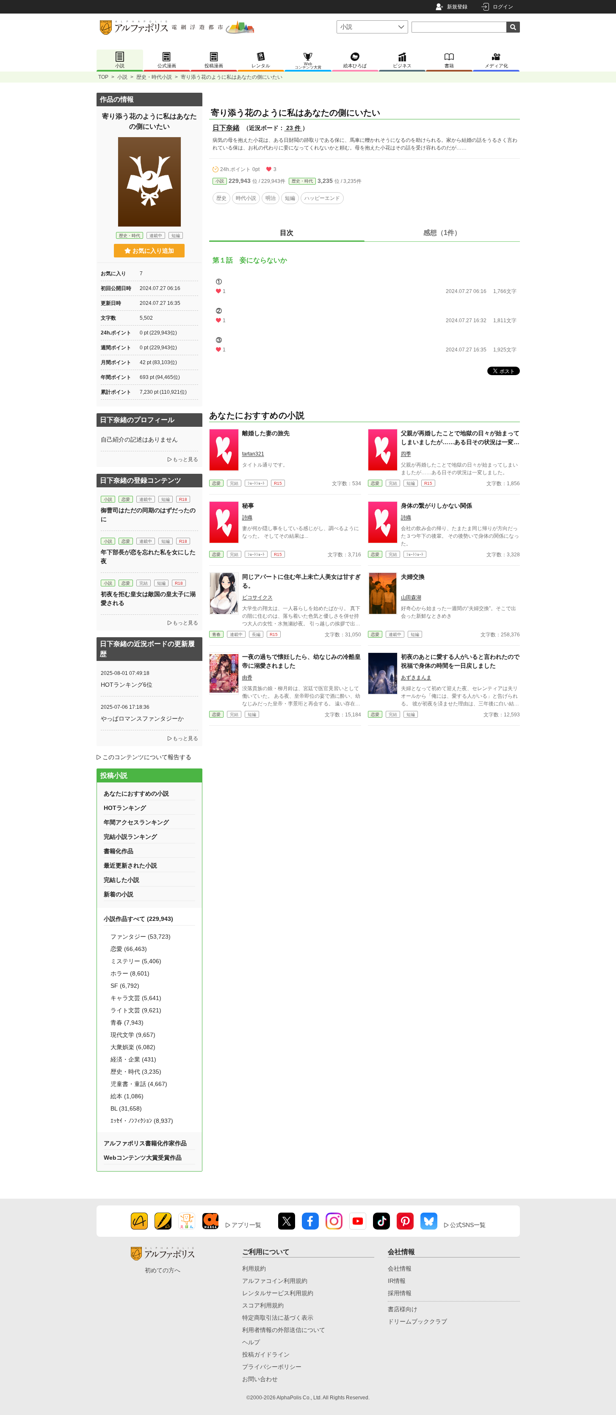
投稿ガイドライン (266, 1354)
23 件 (293, 127)
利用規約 (254, 1268)
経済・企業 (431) (133, 1059)
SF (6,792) (124, 985)
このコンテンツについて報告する (146, 757)
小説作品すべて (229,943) (138, 918)
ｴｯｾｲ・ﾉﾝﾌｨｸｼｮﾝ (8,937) (141, 1120)
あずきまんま (416, 677)
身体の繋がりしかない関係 (436, 505)
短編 (290, 198)
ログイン (503, 7)
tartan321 (253, 454)
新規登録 (457, 7)
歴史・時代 (302, 181)
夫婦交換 (413, 576)
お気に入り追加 (153, 250)
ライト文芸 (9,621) (135, 1010)
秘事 (248, 505)
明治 (270, 198)
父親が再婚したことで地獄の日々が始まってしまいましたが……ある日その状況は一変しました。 (460, 442)
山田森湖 (411, 597)
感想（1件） (442, 232)
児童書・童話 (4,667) (138, 1084)
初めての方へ (162, 1270)
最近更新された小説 (130, 865)
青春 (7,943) (127, 1022)
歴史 (221, 198)
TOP (103, 77)
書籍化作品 (118, 851)
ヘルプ (251, 1342)
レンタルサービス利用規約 (277, 1293)
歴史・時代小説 (154, 77)
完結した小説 (121, 879)
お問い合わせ (260, 1379)
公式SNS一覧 (468, 1225)
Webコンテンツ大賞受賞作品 (143, 1157)
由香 (247, 677)
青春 (216, 634)
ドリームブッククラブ (417, 1321)
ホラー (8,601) (129, 973)
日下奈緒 (226, 127)
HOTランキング (125, 807)
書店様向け (402, 1309)
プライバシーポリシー (271, 1366)
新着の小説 (118, 894)
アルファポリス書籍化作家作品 (145, 1143)
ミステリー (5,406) (135, 961)
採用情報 (400, 1293)
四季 (406, 454)
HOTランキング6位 (126, 684)
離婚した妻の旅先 (266, 433)
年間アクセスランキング (136, 822)
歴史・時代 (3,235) (135, 1071)
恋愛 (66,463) (128, 948)
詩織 (247, 517)
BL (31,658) (126, 1108)
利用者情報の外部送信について (283, 1330)
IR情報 (397, 1280)
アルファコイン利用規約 (274, 1280)
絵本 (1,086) (127, 1096)
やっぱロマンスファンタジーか (142, 718)
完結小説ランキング (130, 836)
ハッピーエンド (322, 198)
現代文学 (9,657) (132, 1034)
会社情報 (400, 1268)
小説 (122, 77)
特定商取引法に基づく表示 (277, 1317)
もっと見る (185, 459)
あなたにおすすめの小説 (136, 793)
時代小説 (246, 198)
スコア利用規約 (263, 1305)
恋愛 (216, 483)
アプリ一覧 (246, 1225)
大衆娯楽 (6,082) (132, 1047)
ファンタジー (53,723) (140, 936)
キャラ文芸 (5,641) (135, 998)
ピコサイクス (257, 597)
